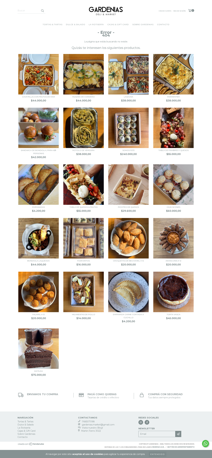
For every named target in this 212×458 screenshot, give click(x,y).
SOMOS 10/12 (128, 150)
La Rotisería (96, 24)
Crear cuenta (165, 11)
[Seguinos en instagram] (140, 422)
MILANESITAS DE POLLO (83, 314)
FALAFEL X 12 (38, 314)
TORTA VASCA (173, 314)
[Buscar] (42, 10)
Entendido (157, 454)
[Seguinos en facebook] (147, 422)
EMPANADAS (38, 207)
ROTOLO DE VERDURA (83, 150)
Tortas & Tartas (52, 24)
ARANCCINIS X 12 (173, 261)
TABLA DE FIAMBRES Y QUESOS (173, 150)
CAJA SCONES (173, 207)
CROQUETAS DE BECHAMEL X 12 (128, 261)
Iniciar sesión (179, 11)
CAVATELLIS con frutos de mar (38, 97)
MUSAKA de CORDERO (83, 97)
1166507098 (88, 421)
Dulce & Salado (75, 24)
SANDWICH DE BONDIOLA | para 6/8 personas (38, 152)
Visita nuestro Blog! (92, 427)
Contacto (163, 24)
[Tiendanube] (31, 445)
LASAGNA (128, 97)
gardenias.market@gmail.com (98, 424)
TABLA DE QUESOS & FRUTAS (83, 207)
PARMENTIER (173, 97)
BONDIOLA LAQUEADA (38, 261)
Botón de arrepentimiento (180, 447)
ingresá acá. (158, 447)
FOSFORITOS (83, 261)
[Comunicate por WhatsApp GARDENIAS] (205, 443)
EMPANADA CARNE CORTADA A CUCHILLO (128, 316)
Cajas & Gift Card (118, 24)
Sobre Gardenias (142, 24)
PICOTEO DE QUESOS (128, 207)
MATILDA (38, 371)
